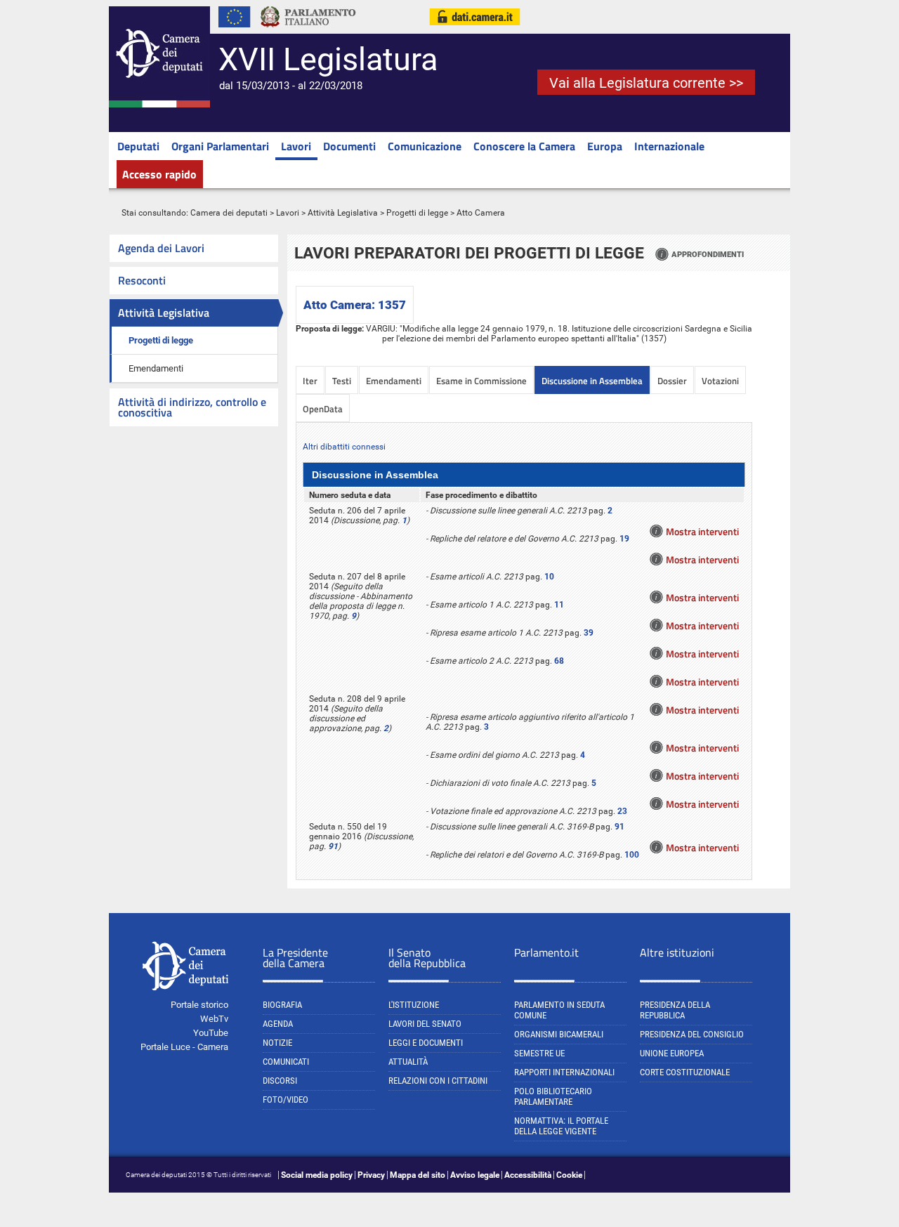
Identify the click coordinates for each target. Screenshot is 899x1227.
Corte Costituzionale (685, 1072)
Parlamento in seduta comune (559, 1010)
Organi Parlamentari (220, 146)
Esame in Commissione (481, 381)
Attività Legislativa (343, 213)
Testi (341, 381)
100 (631, 855)
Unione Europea (672, 1053)
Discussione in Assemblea (592, 381)
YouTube (210, 1033)
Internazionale (669, 146)
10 (549, 577)
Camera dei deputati (229, 213)
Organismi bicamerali (558, 1034)
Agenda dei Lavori (161, 248)
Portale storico (199, 1004)
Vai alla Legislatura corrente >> (646, 82)
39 (588, 633)
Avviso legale (474, 1175)
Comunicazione (424, 146)
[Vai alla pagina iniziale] (159, 105)
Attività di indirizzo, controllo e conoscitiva (192, 407)
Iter (310, 381)
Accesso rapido (159, 174)
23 (622, 811)
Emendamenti (156, 368)
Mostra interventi (702, 531)
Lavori (296, 146)
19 (624, 539)
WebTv (214, 1018)
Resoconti (142, 280)
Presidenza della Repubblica (675, 1010)
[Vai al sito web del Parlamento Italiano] (308, 31)
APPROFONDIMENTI (707, 254)
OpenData (323, 409)
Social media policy (317, 1175)
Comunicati (286, 1061)
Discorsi (280, 1080)
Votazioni (720, 381)
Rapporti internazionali (564, 1072)
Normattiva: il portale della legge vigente (561, 1125)
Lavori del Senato (424, 1023)
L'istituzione (413, 1004)
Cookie (569, 1175)
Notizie (277, 1042)
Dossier (672, 381)
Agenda (278, 1023)
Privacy (371, 1175)
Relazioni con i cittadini (437, 1080)
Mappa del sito (417, 1175)
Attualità (408, 1061)
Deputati (138, 146)
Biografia (282, 1004)
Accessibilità (527, 1175)
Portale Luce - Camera (184, 1047)
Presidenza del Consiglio (692, 1034)
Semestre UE (539, 1053)
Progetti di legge (417, 213)
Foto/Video (285, 1099)
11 (559, 605)
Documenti (349, 146)
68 (559, 661)
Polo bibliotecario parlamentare (553, 1096)
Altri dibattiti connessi (344, 447)
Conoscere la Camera (524, 146)
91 (333, 846)
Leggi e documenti (425, 1042)
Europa (604, 146)
